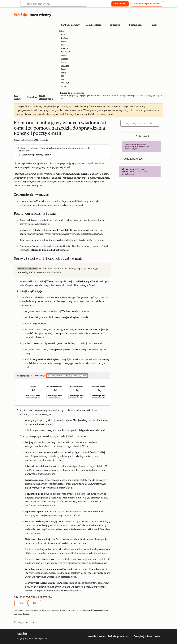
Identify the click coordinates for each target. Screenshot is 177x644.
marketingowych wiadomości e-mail (75, 174)
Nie (34, 603)
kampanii (52, 410)
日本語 (63, 41)
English (64, 86)
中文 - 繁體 (65, 66)
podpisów (58, 148)
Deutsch (64, 38)
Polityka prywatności (119, 636)
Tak (21, 603)
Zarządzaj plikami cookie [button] (147, 636)
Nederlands (66, 52)
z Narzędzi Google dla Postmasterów (50, 250)
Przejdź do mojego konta (72, 93)
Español (64, 35)
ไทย (62, 79)
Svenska (64, 59)
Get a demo (120, 3)
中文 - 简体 (65, 83)
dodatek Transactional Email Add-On (53, 230)
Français (64, 48)
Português (65, 45)
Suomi (63, 62)
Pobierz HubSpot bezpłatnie (147, 3)
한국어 (63, 76)
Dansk (63, 69)
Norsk (63, 73)
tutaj (110, 114)
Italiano (64, 55)
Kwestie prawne (96, 636)
